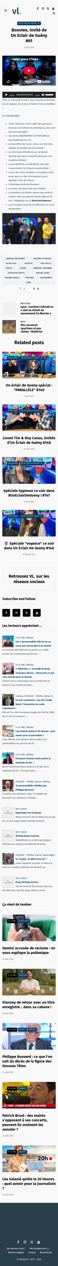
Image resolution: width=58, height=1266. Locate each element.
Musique (23, 975)
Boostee (29, 263)
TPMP (28, 283)
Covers (23, 268)
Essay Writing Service (26, 882)
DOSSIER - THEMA (33, 696)
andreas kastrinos (15, 259)
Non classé (21, 808)
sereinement (46, 278)
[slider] (49, 94)
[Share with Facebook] (34, 288)
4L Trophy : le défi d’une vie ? (31, 859)
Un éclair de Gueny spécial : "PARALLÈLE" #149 (29, 387)
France (38, 781)
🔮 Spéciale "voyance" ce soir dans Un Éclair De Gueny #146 (29, 545)
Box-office (46, 263)
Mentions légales (16, 1252)
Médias (30, 637)
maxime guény (43, 273)
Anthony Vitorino (42, 259)
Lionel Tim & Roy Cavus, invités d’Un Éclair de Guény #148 (29, 440)
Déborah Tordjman (43, 268)
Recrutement (46, 1252)
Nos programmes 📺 (39, 1248)
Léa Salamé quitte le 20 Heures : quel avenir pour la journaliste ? (29, 1183)
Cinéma (19, 696)
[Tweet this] (38, 288)
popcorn (30, 278)
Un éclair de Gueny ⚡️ (29, 23)
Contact (32, 1252)
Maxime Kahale (12, 278)
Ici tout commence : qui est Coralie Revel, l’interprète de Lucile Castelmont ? (27, 704)
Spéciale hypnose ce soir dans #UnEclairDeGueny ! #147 (29, 493)
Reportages (49, 855)
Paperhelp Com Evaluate (28, 812)
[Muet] (43, 94)
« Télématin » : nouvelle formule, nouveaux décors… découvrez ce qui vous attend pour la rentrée (28, 673)
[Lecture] (6, 94)
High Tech (24, 921)
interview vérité (16, 273)
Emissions (13, 358)
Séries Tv (48, 696)
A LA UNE (20, 637)
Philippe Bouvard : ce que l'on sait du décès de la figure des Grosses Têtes (27, 1061)
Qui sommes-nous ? (16, 1248)
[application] (29, 95)
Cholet (9, 268)
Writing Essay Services (27, 835)
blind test (11, 263)
